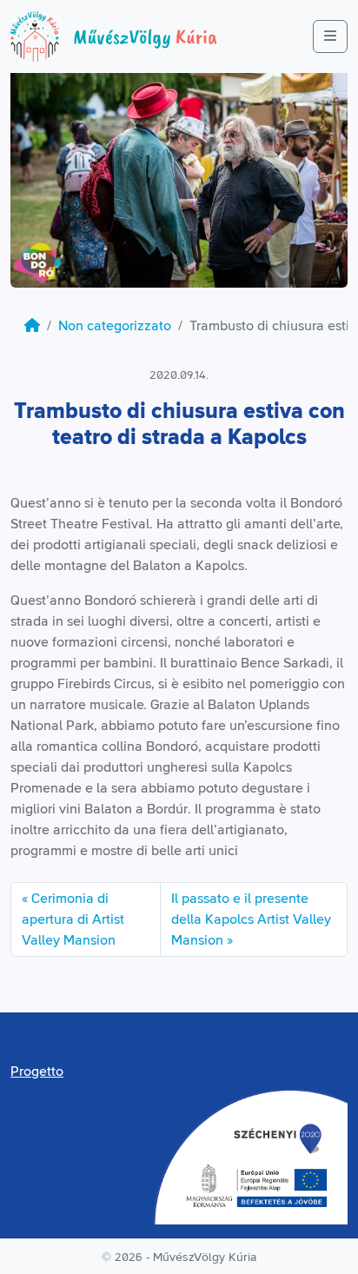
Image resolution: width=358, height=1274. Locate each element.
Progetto (36, 1071)
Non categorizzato (114, 326)
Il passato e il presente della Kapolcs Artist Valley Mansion (251, 919)
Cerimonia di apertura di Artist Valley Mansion (73, 919)
